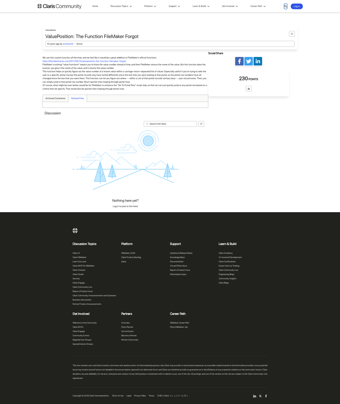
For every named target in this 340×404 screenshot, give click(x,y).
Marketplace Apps (178, 274)
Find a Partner (127, 327)
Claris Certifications (227, 261)
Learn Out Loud (79, 261)
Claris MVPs (78, 327)
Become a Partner (129, 335)
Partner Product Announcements (87, 304)
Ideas (123, 261)
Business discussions (82, 300)
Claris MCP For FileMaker (83, 266)
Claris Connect (79, 270)
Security (76, 278)
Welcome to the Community (85, 323)
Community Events (81, 335)
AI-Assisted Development (230, 257)
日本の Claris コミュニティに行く (172, 396)
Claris (75, 230)
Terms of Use (118, 396)
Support (173, 6)
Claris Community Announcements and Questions (94, 295)
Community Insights (227, 278)
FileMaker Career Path (179, 323)
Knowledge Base (177, 257)
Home (95, 6)
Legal (128, 396)
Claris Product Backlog (131, 257)
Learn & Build (199, 6)
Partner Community (129, 340)
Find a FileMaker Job (179, 327)
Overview (125, 323)
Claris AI (76, 253)
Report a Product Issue (83, 291)
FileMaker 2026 (128, 253)
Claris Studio (78, 274)
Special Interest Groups (83, 344)
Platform (148, 6)
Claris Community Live (82, 287)
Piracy (151, 396)
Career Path (256, 6)
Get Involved (228, 6)
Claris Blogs (224, 283)
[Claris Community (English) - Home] (59, 6)
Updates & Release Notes (181, 253)
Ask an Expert (127, 331)
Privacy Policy (140, 396)
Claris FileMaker (79, 257)
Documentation (176, 261)
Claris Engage (79, 283)
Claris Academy (226, 253)
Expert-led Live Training (229, 266)
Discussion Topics (119, 6)
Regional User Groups (82, 340)
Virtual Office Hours (178, 266)
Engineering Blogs (226, 274)
